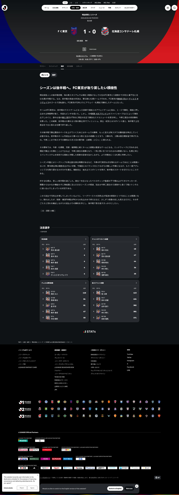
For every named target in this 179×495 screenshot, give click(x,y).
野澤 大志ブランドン (99, 113)
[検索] (174, 8)
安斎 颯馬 (80, 41)
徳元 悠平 (66, 117)
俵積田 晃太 (122, 99)
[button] (168, 8)
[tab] (43, 66)
